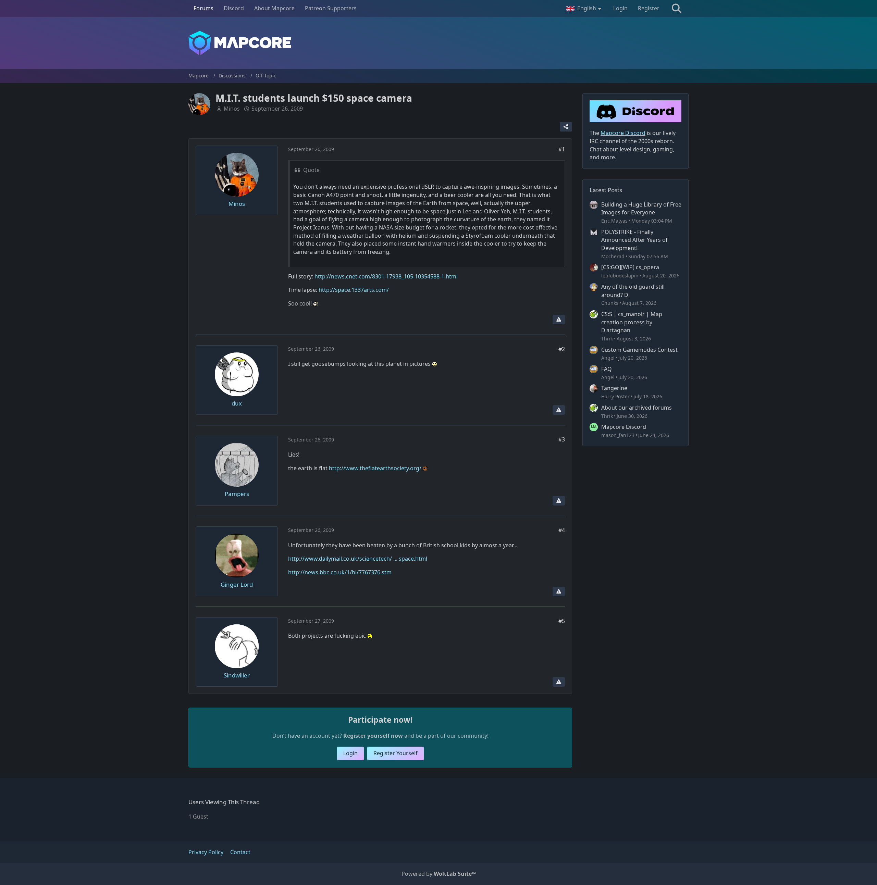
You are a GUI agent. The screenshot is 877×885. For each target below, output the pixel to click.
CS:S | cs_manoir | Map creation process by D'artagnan (631, 322)
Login (620, 8)
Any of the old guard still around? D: (633, 291)
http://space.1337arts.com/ (354, 290)
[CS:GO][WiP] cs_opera (630, 267)
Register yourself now (373, 735)
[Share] (566, 127)
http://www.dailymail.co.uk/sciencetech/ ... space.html (357, 558)
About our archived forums (636, 407)
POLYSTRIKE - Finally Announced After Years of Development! (634, 240)
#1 (561, 149)
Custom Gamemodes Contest (639, 349)
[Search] (677, 8)
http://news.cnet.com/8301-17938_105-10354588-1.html (386, 276)
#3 (561, 439)
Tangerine (614, 388)
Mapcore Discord (623, 427)
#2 (561, 349)
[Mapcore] (438, 43)
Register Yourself (395, 753)
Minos (232, 108)
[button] (584, 8)
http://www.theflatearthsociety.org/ (375, 468)
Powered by (439, 873)
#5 (561, 621)
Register (648, 8)
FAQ (606, 369)
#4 (561, 530)
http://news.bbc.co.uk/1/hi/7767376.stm (340, 572)
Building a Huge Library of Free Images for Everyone (641, 208)
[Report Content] (559, 319)
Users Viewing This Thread (224, 802)
